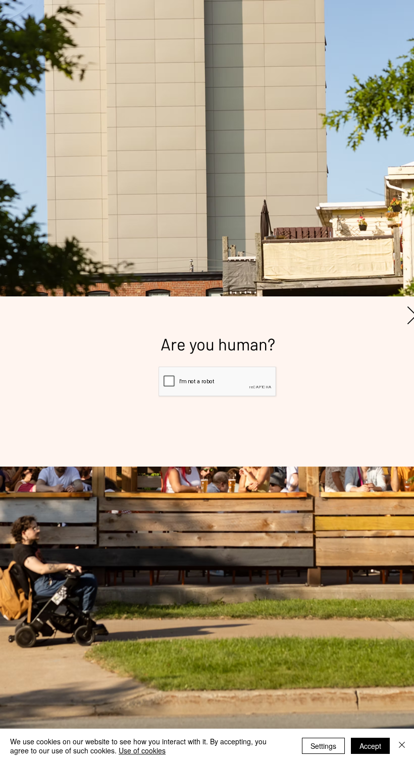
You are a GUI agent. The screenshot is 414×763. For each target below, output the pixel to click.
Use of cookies (142, 750)
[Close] (402, 746)
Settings (323, 746)
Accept (370, 746)
